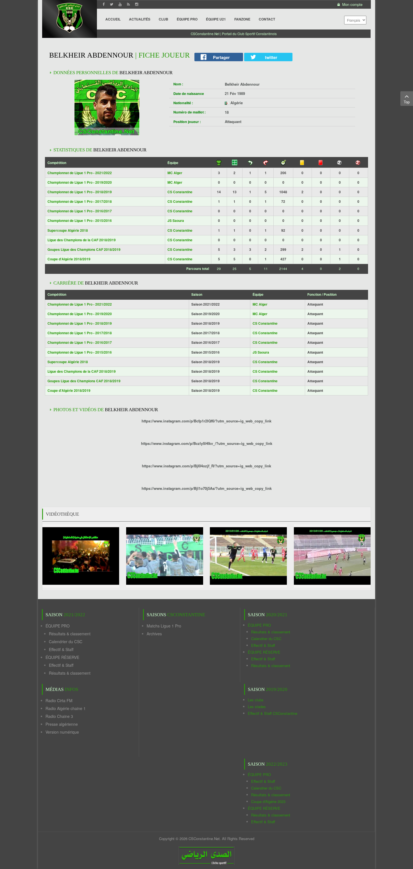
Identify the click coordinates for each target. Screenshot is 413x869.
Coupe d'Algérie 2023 (268, 801)
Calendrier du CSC (65, 641)
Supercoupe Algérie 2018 (67, 230)
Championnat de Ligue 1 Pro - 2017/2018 (79, 201)
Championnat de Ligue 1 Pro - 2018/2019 (79, 191)
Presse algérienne (62, 724)
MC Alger (174, 172)
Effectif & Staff (61, 649)
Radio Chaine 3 (59, 716)
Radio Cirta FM (59, 700)
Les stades (257, 706)
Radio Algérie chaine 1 (66, 708)
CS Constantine (179, 191)
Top (407, 101)
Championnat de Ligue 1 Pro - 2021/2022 (79, 172)
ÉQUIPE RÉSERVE (62, 657)
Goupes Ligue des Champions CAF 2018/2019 (84, 249)
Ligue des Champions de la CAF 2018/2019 (81, 239)
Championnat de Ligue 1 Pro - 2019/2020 (79, 182)
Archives (154, 633)
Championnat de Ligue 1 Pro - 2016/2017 (79, 210)
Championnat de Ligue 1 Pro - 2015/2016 (79, 220)
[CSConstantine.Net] (69, 17)
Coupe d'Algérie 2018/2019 (68, 258)
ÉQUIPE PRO (58, 626)
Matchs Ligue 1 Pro (164, 626)
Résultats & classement (69, 633)
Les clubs (256, 699)
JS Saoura (175, 220)
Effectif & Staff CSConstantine (272, 713)
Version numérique (62, 732)
